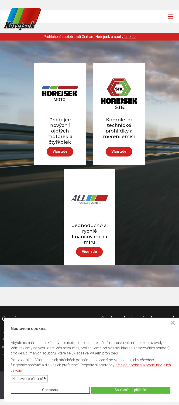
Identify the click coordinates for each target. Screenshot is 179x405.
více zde (129, 36)
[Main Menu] (170, 16)
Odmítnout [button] (50, 390)
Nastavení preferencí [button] (29, 379)
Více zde (60, 151)
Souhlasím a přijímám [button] (131, 390)
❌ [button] (172, 322)
